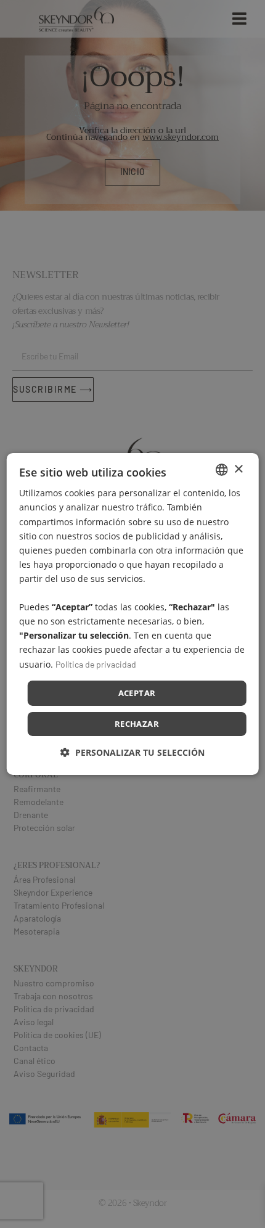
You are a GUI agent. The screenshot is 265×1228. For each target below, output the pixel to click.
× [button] (238, 468)
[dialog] (133, 614)
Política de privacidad (95, 663)
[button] (132, 752)
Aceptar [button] (137, 692)
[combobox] (221, 470)
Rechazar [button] (137, 723)
